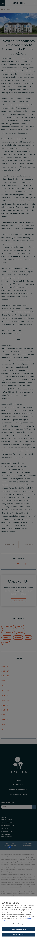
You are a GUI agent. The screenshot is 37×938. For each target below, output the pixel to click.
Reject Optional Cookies (18, 929)
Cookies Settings (18, 924)
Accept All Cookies (18, 934)
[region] (18, 917)
